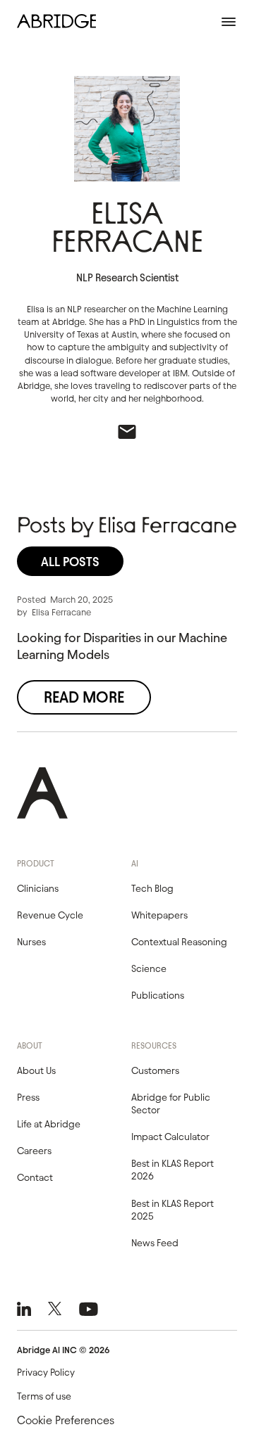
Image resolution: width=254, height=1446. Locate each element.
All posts (70, 561)
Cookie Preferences (65, 1420)
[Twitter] (54, 1309)
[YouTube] (88, 1309)
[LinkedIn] (24, 1309)
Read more (84, 697)
